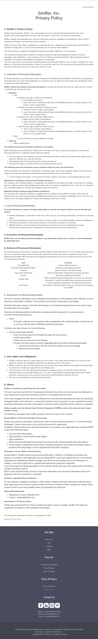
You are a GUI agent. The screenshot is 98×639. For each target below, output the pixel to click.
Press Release (49, 568)
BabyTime (49, 539)
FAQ (49, 543)
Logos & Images (49, 571)
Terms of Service (49, 586)
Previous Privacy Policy (12, 519)
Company (49, 546)
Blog (49, 550)
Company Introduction (49, 565)
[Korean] (85, 7)
